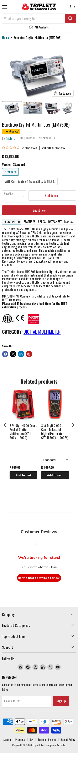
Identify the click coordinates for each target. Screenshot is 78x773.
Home (5, 37)
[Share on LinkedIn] (21, 354)
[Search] (70, 18)
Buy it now (39, 210)
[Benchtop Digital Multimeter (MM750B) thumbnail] (12, 108)
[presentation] (5, 425)
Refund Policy (68, 739)
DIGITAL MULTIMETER (42, 331)
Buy (31, 739)
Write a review (53, 148)
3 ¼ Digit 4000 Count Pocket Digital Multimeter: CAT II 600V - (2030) (23, 432)
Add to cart (23, 475)
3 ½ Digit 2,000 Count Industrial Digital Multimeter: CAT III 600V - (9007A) (54, 432)
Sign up (61, 700)
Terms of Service (47, 739)
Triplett (10, 138)
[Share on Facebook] (5, 354)
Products (20, 739)
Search (7, 739)
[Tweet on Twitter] (13, 354)
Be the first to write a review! (39, 578)
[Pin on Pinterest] (29, 354)
